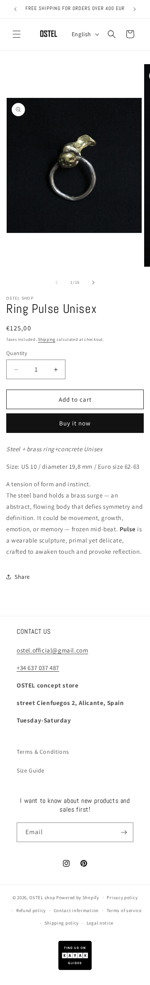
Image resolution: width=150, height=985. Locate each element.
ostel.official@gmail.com (52, 650)
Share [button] (22, 576)
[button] (17, 34)
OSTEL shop (42, 897)
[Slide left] (57, 282)
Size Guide (31, 770)
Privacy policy (122, 897)
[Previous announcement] (15, 9)
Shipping (46, 339)
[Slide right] (93, 282)
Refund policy (31, 910)
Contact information (76, 910)
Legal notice (100, 923)
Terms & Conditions (43, 751)
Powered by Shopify (77, 897)
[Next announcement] (134, 9)
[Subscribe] (124, 832)
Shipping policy (62, 923)
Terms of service (124, 910)
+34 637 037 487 (38, 668)
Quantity (16, 353)
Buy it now (75, 423)
